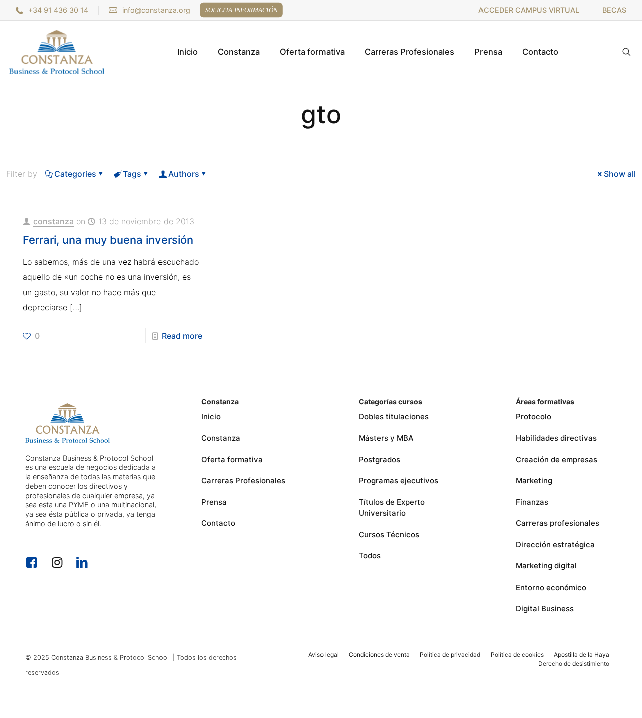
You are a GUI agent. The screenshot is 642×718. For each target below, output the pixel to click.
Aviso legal (323, 654)
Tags (132, 174)
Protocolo (533, 416)
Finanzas (532, 502)
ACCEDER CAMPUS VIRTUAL (528, 10)
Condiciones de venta (379, 654)
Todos (370, 555)
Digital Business (545, 608)
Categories (75, 174)
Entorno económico (551, 587)
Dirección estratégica (555, 544)
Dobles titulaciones (394, 416)
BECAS (614, 10)
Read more (182, 336)
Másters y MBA (386, 438)
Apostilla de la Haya (581, 654)
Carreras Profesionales (243, 480)
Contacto (218, 523)
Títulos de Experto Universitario (392, 507)
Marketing (534, 480)
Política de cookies (517, 654)
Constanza (220, 438)
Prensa (214, 502)
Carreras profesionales (557, 523)
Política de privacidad (450, 654)
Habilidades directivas (556, 438)
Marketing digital (546, 565)
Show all (620, 174)
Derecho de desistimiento (573, 663)
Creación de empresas (556, 459)
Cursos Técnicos (389, 534)
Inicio (211, 416)
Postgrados (379, 459)
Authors (183, 174)
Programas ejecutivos (398, 480)
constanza (53, 221)
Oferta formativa (232, 459)
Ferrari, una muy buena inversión (108, 239)
